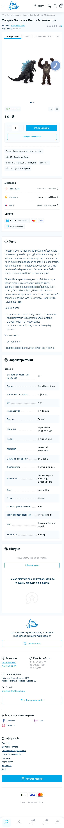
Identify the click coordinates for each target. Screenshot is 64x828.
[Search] (55, 5)
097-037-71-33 (9, 662)
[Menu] (3, 6)
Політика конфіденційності (14, 751)
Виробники (6, 765)
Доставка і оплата (10, 747)
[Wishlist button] (50, 109)
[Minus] (9, 127)
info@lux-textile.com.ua (13, 691)
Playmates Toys (18, 25)
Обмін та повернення (11, 754)
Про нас (5, 743)
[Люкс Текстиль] (32, 624)
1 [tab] (31, 102)
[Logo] (13, 6)
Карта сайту (7, 762)
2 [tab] (33, 102)
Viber (41, 721)
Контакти (6, 758)
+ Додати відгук (32, 565)
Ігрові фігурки (13, 15)
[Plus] (20, 127)
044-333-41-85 (9, 666)
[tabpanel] (32, 70)
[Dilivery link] (58, 188)
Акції (4, 769)
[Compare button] (57, 108)
